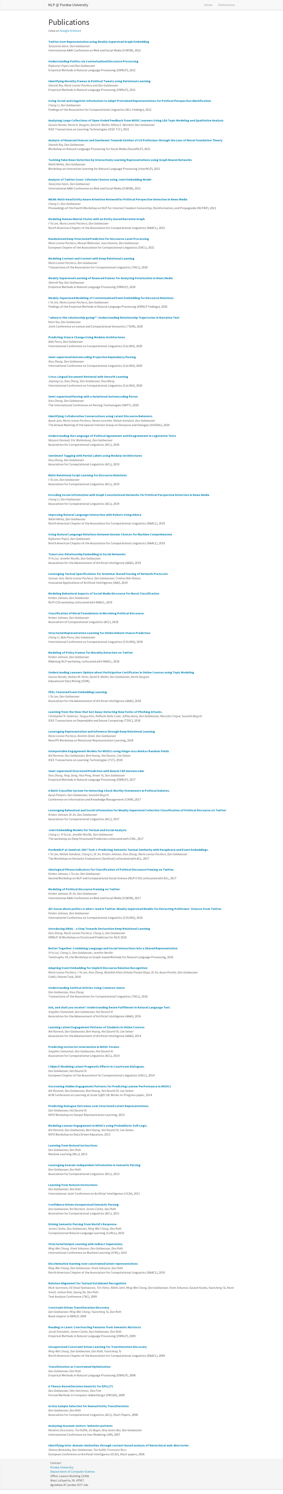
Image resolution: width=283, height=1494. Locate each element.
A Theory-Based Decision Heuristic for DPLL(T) (80, 1386)
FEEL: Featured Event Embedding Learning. (78, 692)
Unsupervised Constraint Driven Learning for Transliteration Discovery (97, 1347)
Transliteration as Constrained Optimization (79, 1366)
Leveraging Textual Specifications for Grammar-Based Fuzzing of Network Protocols (108, 574)
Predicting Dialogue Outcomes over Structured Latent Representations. (98, 1106)
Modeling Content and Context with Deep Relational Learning (91, 258)
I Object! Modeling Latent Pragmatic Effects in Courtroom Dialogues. (96, 1066)
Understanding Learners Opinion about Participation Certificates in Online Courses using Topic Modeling (121, 672)
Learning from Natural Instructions (73, 1145)
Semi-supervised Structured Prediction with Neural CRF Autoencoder (96, 771)
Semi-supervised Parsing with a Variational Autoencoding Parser (93, 396)
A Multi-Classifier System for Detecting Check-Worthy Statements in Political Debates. (109, 790)
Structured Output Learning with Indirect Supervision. (85, 1244)
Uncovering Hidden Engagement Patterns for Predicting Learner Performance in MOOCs (109, 1086)
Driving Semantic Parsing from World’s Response (82, 1224)
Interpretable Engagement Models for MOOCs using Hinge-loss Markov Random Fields (108, 751)
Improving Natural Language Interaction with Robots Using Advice (94, 515)
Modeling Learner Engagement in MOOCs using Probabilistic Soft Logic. (97, 1125)
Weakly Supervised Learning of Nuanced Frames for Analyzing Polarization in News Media (110, 278)
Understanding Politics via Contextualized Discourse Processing (93, 61)
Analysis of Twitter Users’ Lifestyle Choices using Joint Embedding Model (99, 179)
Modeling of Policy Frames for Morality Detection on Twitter (90, 652)
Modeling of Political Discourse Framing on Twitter (84, 889)
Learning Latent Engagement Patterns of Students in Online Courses (96, 1027)
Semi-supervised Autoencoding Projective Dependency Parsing (92, 357)
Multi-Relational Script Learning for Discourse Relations (87, 475)
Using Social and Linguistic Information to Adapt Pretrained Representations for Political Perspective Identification (129, 101)
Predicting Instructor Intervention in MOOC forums (83, 1047)
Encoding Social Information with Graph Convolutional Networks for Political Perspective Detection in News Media (128, 495)
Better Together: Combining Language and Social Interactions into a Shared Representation (113, 948)
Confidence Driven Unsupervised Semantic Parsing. (83, 1204)
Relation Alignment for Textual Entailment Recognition (87, 1283)
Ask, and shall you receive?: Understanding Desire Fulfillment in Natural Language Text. (109, 1007)
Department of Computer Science (72, 1471)
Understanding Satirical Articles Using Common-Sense (86, 988)
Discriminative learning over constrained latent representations (93, 1263)
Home (208, 5)
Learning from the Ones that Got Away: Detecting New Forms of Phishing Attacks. (105, 712)
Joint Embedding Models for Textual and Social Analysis (87, 830)
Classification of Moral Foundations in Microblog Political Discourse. (96, 613)
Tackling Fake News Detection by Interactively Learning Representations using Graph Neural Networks (120, 160)
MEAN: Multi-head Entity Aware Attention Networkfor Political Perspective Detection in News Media (117, 199)
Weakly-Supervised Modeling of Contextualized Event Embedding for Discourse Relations (111, 298)
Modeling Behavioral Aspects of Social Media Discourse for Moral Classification (103, 593)
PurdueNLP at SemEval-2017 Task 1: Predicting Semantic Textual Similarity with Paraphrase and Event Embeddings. (128, 850)
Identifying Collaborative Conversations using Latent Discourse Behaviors (100, 416)
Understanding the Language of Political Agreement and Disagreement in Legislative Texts (112, 436)
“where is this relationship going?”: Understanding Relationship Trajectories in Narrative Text (113, 317)
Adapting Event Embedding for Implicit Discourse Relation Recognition (97, 968)
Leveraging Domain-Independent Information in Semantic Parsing (94, 1165)
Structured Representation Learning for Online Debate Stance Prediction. (99, 633)
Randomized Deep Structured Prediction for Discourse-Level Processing (98, 239)
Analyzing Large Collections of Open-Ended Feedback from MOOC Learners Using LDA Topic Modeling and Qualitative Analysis (136, 120)
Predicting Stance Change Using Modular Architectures (86, 337)
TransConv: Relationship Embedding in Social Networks (87, 554)
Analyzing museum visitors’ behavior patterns (80, 1426)
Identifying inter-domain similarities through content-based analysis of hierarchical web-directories (118, 1445)
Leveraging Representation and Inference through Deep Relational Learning (101, 731)
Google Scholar (70, 31)
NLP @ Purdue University (68, 4)
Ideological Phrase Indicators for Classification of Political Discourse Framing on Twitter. (111, 869)
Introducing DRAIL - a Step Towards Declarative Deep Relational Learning (99, 928)
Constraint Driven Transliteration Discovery (78, 1307)
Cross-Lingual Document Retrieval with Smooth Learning (88, 377)
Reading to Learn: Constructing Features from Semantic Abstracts (94, 1327)
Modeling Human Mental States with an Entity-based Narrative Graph (96, 219)
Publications (226, 5)
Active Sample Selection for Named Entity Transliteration (88, 1406)
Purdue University (61, 1467)
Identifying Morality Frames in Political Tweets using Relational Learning (99, 81)
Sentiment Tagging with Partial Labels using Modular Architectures (95, 455)
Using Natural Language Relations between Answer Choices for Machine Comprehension (110, 534)
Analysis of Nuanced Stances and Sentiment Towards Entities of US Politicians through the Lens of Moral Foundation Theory (135, 140)
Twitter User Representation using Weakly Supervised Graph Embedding (98, 42)
